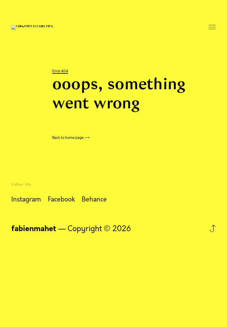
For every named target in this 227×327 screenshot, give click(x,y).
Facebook (61, 199)
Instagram (26, 199)
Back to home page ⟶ (71, 137)
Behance (94, 199)
